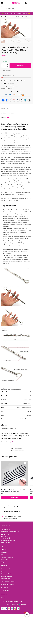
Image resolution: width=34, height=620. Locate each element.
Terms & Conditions (7, 557)
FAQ (2, 571)
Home (2, 16)
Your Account (5, 590)
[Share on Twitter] (10, 99)
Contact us (4, 552)
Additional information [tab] (7, 113)
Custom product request (8, 581)
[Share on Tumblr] (17, 99)
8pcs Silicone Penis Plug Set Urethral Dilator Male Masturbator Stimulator (14, 490)
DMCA (3, 554)
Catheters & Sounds (13, 16)
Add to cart (20, 65)
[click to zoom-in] (16, 28)
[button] (7, 64)
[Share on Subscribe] (25, 99)
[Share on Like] (3, 99)
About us (4, 549)
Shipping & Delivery (7, 576)
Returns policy (5, 578)
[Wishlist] (25, 463)
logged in (11, 442)
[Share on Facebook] (6, 99)
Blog (2, 562)
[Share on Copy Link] (29, 99)
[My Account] (26, 3)
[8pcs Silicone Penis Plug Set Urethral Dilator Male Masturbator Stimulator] (14, 473)
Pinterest (3, 597)
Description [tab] (4, 108)
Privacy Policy (5, 559)
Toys (6, 16)
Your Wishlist (5, 588)
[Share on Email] (21, 99)
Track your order (6, 569)
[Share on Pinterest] (14, 99)
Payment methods (6, 573)
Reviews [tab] (4, 117)
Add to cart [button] (14, 497)
